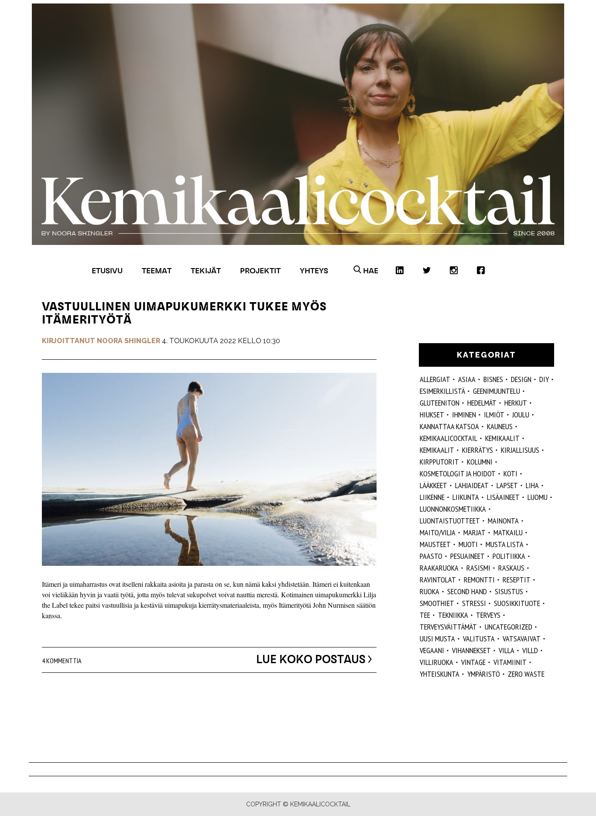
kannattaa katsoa (449, 426)
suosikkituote (517, 603)
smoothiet (437, 603)
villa (506, 650)
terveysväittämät (448, 627)
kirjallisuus (520, 450)
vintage (473, 662)
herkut (515, 403)
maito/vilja (438, 532)
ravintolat (438, 580)
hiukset (432, 415)
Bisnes (493, 379)
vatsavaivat (522, 639)
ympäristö (483, 674)
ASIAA (467, 379)
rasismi (478, 568)
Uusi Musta (437, 639)
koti (510, 473)
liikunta (465, 497)
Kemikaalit (502, 438)
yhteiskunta (439, 674)
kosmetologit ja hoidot (458, 473)
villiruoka (436, 662)
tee (425, 615)
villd (530, 650)
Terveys (488, 615)
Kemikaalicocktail (448, 438)
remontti (479, 580)
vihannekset (471, 650)
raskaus (511, 568)
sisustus (509, 591)
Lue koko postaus (311, 659)
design (521, 379)
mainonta (503, 521)
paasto (431, 556)
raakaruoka (439, 568)
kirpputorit (439, 462)
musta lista (505, 544)
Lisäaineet (503, 497)
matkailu (508, 532)
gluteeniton (439, 403)
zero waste (526, 674)
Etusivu (107, 270)
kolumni (480, 462)
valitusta (479, 639)
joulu (520, 415)
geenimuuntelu (496, 391)
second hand (467, 591)
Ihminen (464, 415)
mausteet (435, 544)
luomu (537, 497)
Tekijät (206, 270)
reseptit (517, 580)
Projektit (260, 270)
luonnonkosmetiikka (453, 509)
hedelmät (482, 403)
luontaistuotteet (450, 521)
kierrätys (477, 450)
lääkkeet (433, 485)
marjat (474, 532)
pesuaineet (467, 556)
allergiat (435, 379)
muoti (468, 544)
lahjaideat (472, 485)
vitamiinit (510, 662)
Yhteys (314, 270)
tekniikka (453, 615)
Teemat (156, 270)
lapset (507, 485)
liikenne (432, 497)
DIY (544, 379)
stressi (474, 603)
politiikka (509, 556)
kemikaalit (437, 450)
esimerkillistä (442, 391)
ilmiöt (494, 415)
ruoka (429, 591)
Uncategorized (508, 627)
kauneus (500, 426)
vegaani (432, 650)
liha (532, 485)
